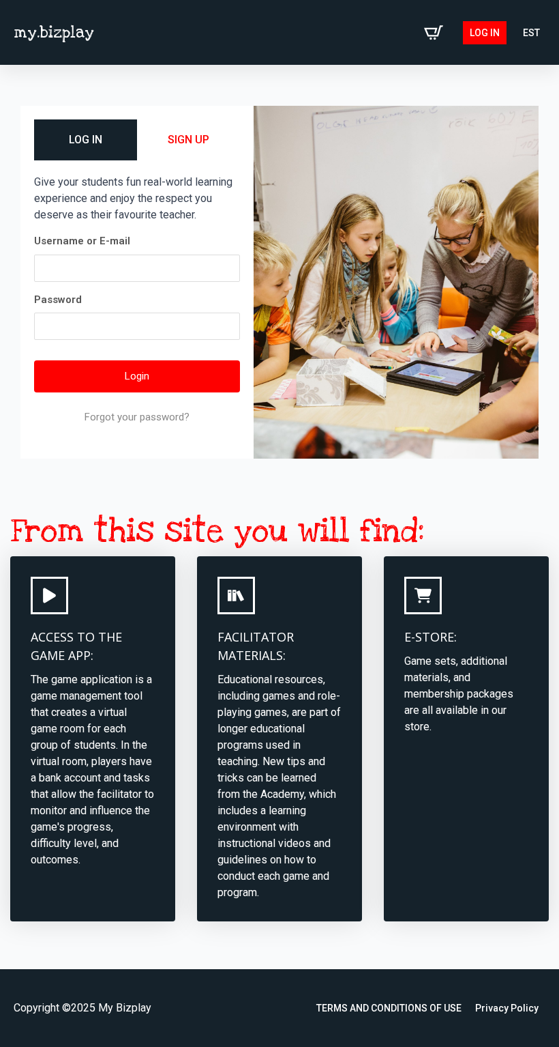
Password (58, 299)
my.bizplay (54, 33)
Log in (485, 32)
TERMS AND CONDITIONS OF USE (389, 1008)
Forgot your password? (137, 417)
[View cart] (433, 32)
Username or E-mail (82, 241)
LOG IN (85, 139)
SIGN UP (188, 139)
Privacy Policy (507, 1008)
